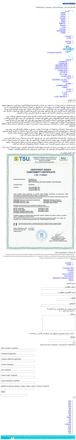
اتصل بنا (68, 91)
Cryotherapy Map (68, 268)
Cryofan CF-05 (62, 70)
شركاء (65, 94)
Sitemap (71, 280)
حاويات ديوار (63, 74)
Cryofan (71, 272)
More (72, 259)
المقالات (64, 87)
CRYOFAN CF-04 (61, 67)
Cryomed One (62, 63)
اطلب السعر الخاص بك (67, 152)
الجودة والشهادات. (61, 85)
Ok (13, 438)
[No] (10, 438)
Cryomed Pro (63, 61)
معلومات (68, 83)
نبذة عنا (68, 89)
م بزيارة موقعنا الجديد (69, 3)
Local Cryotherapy (68, 274)
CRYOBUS (63, 72)
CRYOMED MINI (61, 65)
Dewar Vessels (69, 276)
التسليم (64, 81)
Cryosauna (70, 270)
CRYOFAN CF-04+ (60, 68)
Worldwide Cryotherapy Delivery (63, 278)
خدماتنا (69, 77)
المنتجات (68, 59)
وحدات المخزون (66, 76)
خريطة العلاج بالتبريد (60, 96)
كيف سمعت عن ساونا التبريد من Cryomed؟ (61, 309)
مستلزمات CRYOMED (59, 79)
